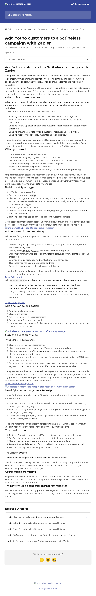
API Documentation (80, 4)
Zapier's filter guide (14, 277)
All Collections (11, 29)
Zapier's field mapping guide (19, 383)
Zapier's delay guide (15, 302)
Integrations (25, 29)
